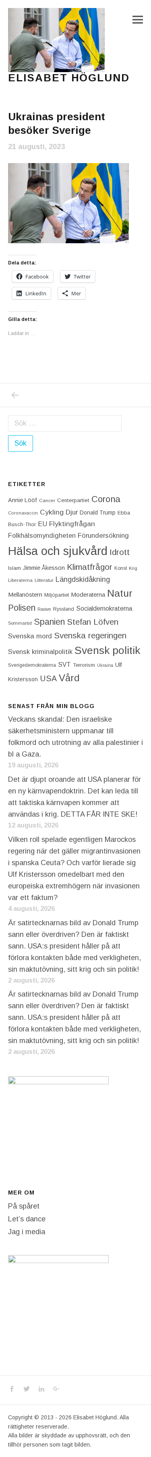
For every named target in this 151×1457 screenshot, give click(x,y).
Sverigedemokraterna (32, 665)
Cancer (47, 500)
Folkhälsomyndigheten (42, 535)
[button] (56, 40)
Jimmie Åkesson (44, 568)
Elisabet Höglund (69, 78)
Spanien (49, 621)
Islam (14, 568)
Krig (133, 568)
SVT (64, 664)
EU (42, 523)
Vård (69, 677)
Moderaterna (88, 594)
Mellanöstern (25, 594)
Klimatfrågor (89, 566)
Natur (119, 593)
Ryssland (63, 609)
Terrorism (84, 665)
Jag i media (26, 1232)
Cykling (52, 512)
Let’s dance (27, 1219)
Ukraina (105, 665)
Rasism (44, 609)
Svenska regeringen (90, 635)
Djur (72, 512)
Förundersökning (103, 535)
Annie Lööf (22, 500)
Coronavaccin (23, 513)
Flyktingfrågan (72, 524)
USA (48, 678)
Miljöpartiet (56, 595)
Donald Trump (98, 512)
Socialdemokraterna (104, 608)
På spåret (23, 1206)
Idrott (120, 552)
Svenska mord (30, 636)
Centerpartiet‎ (73, 500)
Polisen (21, 607)
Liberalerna (20, 580)
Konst (120, 568)
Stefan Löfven (92, 622)
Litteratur (44, 580)
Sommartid (20, 623)
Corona (105, 499)
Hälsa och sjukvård (58, 550)
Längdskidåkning (83, 579)
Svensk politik (107, 650)
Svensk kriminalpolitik (40, 651)
